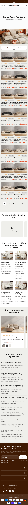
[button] (23, 5)
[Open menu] (2, 5)
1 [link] (4, 203)
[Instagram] (3, 491)
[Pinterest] (13, 491)
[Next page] (14, 207)
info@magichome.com (11, 488)
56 (22, 203)
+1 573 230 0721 (13, 485)
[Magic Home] (14, 5)
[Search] (5, 5)
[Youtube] (10, 491)
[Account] (26, 5)
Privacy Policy (16, 497)
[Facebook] (7, 491)
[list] (14, 229)
